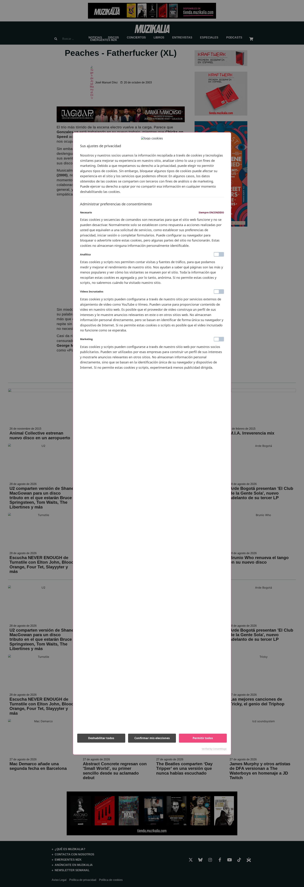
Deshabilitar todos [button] (101, 738)
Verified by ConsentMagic (214, 749)
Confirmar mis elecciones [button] (152, 738)
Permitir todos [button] (203, 738)
